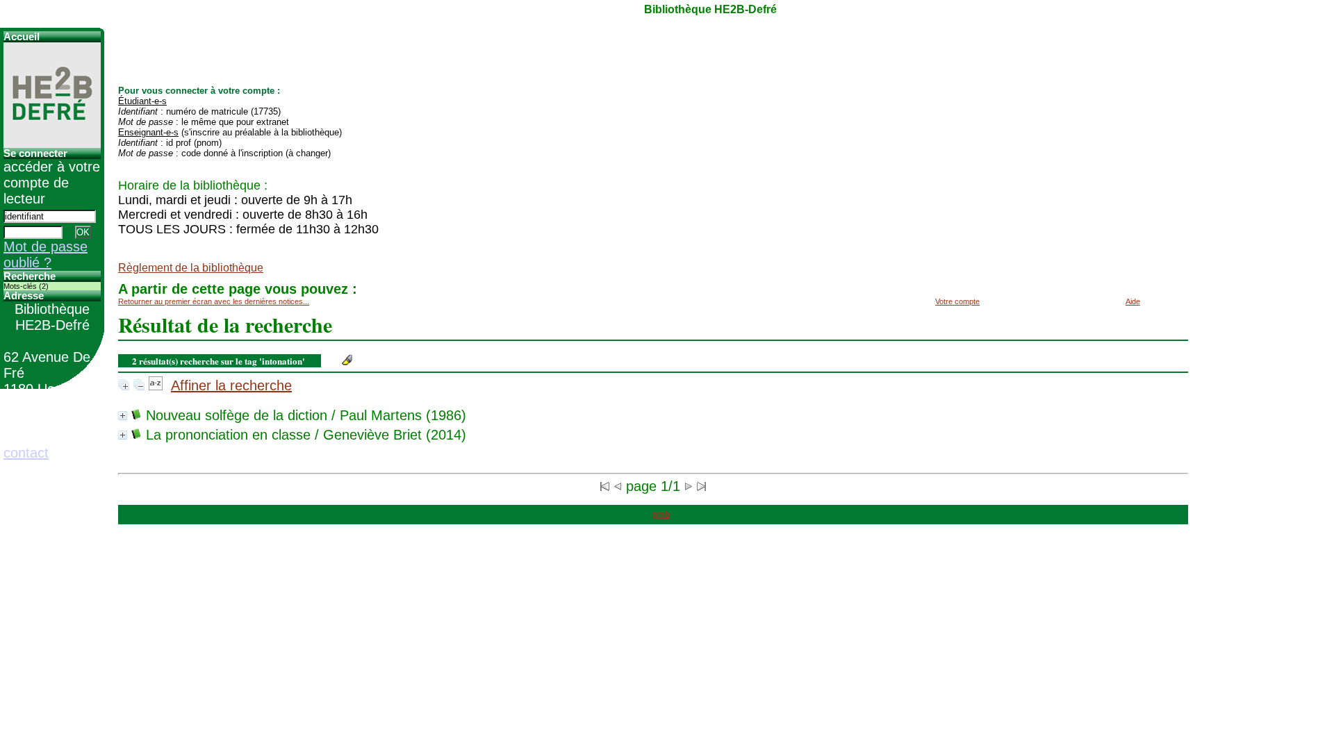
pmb (661, 514)
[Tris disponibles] (156, 385)
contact (26, 452)
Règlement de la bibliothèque (190, 268)
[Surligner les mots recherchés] (347, 360)
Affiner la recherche (231, 385)
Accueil (21, 36)
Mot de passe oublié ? (45, 254)
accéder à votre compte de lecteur (51, 182)
